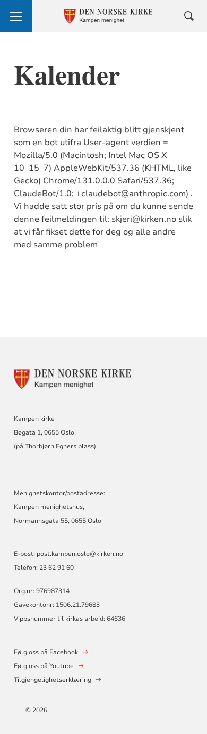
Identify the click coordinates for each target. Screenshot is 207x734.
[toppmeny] (16, 16)
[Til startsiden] (72, 377)
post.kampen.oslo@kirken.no (80, 553)
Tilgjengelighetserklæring (52, 679)
